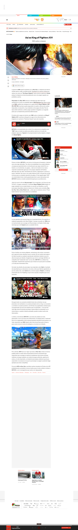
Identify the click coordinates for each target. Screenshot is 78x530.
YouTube (37, 489)
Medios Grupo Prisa (16, 507)
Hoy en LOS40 (32, 24)
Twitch (43, 489)
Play (39, 527)
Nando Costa (31, 31)
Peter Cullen (59, 31)
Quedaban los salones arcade (39, 91)
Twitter (8, 80)
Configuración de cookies (45, 500)
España (65, 19)
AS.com (51, 503)
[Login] (70, 20)
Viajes (11, 34)
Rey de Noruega (66, 31)
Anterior (32, 528)
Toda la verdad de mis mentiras (22, 31)
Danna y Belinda (52, 31)
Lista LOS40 (8, 24)
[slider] (39, 525)
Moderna (31, 507)
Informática (35, 372)
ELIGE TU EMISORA (65, 527)
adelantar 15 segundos (42, 528)
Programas (21, 24)
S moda (46, 507)
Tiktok (34, 489)
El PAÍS (26, 503)
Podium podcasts (36, 507)
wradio (37, 505)
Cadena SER (47, 503)
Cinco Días (41, 505)
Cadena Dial (45, 505)
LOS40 (18, 15)
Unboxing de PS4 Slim (22, 480)
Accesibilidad (22, 500)
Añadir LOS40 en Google (19, 85)
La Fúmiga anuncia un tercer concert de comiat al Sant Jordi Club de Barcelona (63, 118)
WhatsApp (8, 83)
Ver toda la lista (63, 169)
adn (55, 503)
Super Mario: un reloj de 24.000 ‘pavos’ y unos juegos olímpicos (38, 481)
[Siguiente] (71, 31)
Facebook (8, 77)
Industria (43, 372)
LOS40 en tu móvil (53, 500)
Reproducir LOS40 (48, 124)
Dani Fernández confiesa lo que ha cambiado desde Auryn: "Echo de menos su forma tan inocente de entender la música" (63, 112)
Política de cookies (36, 500)
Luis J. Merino (15, 77)
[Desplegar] (39, 523)
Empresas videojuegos (20, 372)
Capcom (13, 372)
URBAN (53, 15)
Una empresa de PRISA (16, 504)
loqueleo (51, 507)
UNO (33, 505)
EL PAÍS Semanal (50, 505)
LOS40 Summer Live (40, 24)
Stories (46, 489)
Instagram (32, 489)
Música (14, 24)
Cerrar (70, 28)
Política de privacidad (28, 500)
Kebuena (58, 505)
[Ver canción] (58, 151)
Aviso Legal (16, 500)
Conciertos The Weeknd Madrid (41, 31)
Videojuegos (27, 372)
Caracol (59, 503)
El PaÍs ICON (41, 507)
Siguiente (45, 528)
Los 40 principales (31, 503)
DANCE (41, 15)
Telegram (8, 86)
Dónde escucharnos (60, 500)
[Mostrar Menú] (7, 20)
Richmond (25, 507)
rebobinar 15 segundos (35, 528)
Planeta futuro (54, 505)
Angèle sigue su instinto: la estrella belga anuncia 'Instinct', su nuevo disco (63, 124)
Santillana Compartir (43, 503)
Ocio (31, 372)
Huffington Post (27, 505)
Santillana (37, 503)
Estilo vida (39, 372)
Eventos (26, 24)
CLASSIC (30, 15)
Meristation (56, 507)
